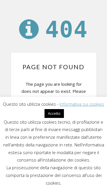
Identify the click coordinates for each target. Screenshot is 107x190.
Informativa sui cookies (82, 104)
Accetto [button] (54, 113)
